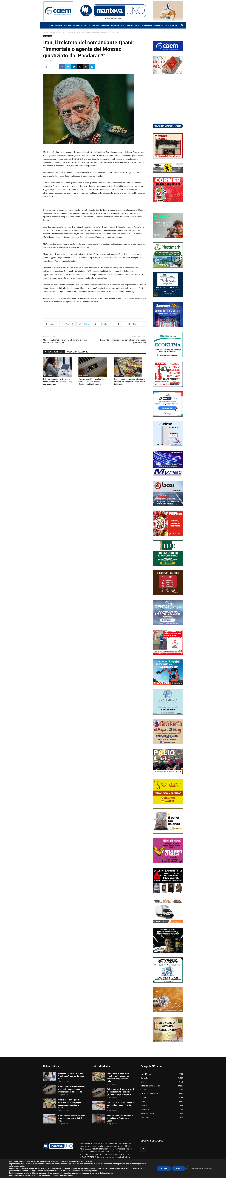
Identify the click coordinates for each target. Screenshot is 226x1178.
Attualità (115, 25)
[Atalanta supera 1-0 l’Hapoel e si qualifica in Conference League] (98, 1118)
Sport (123, 25)
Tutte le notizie (171, 25)
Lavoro (130, 25)
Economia (105, 25)
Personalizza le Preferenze (201, 1168)
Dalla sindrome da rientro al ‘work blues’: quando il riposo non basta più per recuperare (58, 381)
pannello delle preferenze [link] (102, 1173)
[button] (181, 25)
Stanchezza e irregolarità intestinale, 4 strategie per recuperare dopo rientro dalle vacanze (130, 381)
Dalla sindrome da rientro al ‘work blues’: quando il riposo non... (71, 1076)
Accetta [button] (163, 1168)
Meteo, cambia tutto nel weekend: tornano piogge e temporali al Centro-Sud (65, 341)
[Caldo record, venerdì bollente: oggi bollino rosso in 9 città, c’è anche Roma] (49, 1118)
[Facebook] (143, 1149)
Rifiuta (179, 1168)
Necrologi (158, 25)
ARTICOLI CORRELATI (54, 352)
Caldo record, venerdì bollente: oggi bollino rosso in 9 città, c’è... (71, 1118)
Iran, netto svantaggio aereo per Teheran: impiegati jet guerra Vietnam (123, 341)
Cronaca (58, 25)
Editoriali (95, 25)
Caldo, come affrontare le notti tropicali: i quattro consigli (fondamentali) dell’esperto (91, 381)
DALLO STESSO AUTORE (77, 352)
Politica (67, 25)
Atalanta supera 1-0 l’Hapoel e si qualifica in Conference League (120, 1118)
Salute (137, 25)
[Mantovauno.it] (113, 10)
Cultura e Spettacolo (81, 25)
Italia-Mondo (147, 25)
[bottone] (168, 126)
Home (51, 25)
